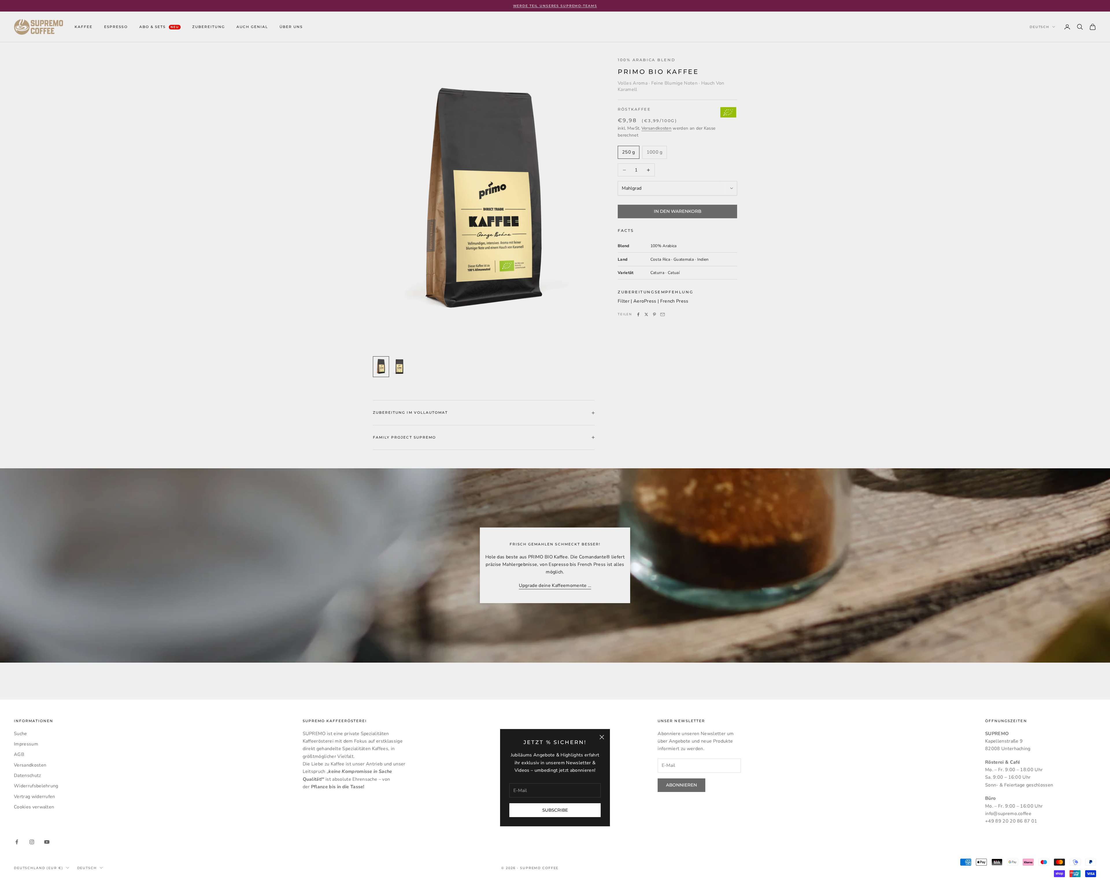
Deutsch (1039, 27)
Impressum (26, 744)
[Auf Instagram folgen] (32, 842)
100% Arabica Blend (646, 60)
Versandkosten (656, 128)
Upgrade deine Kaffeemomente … (555, 585)
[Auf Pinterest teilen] (654, 314)
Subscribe (555, 810)
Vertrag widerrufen (34, 796)
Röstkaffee (634, 109)
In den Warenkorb (677, 211)
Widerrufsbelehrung (36, 786)
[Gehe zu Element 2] (399, 366)
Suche (20, 733)
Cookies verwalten (34, 807)
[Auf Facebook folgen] (17, 842)
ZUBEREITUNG (208, 27)
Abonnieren (681, 785)
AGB (19, 754)
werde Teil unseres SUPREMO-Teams (555, 6)
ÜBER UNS (291, 27)
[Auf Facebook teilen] (638, 314)
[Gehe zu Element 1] (381, 366)
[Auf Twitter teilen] (646, 314)
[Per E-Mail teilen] (662, 314)
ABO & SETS (159, 27)
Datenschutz (27, 775)
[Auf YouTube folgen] (47, 842)
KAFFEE (83, 27)
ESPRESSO (115, 27)
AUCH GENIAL (252, 27)
